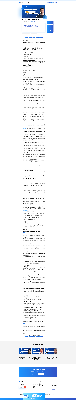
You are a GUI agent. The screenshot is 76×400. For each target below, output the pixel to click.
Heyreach (40, 383)
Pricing (29, 2)
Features (32, 2)
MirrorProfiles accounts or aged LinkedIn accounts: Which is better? (37, 358)
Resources (35, 2)
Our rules (34, 387)
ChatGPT (26, 336)
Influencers (34, 383)
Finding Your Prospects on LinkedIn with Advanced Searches (31, 26)
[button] (47, 30)
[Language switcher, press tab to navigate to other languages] (20, 0)
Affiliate (52, 384)
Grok (34, 336)
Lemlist (40, 384)
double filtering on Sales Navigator (27, 146)
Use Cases (34, 386)
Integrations (40, 381)
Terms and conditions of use (54, 385)
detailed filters (24, 128)
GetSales (40, 382)
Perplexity (30, 336)
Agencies (40, 2)
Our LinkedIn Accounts (35, 384)
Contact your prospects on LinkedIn (28, 27)
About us (53, 383)
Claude (37, 336)
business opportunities (25, 210)
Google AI (41, 336)
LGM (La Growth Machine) (41, 385)
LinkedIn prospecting (26, 115)
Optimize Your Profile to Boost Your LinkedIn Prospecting (30, 25)
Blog (33, 385)
